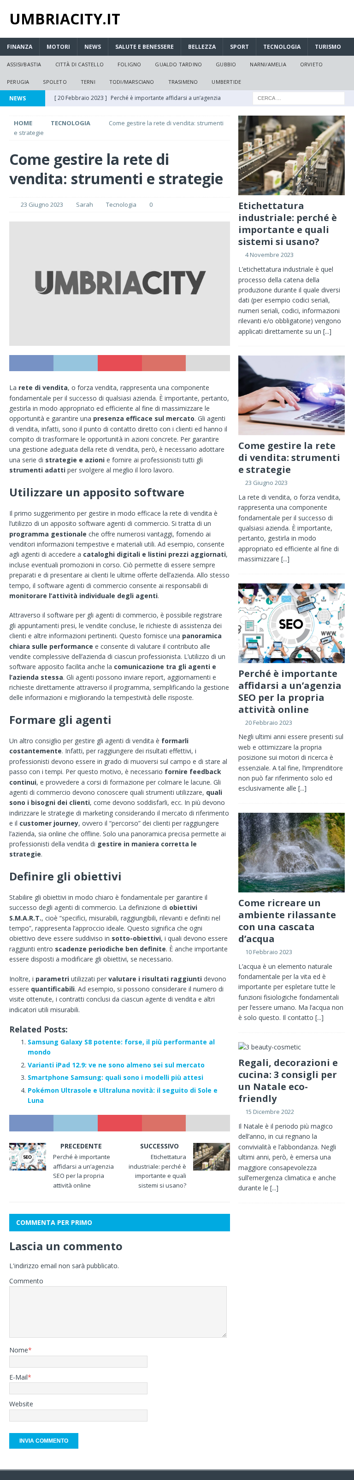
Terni (88, 81)
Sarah (84, 204)
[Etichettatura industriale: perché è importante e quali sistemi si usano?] (291, 155)
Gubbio (226, 64)
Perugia (18, 81)
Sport (239, 47)
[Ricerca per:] (299, 97)
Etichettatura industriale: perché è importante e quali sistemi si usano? (287, 223)
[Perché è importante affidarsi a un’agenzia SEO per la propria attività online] (291, 623)
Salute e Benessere (144, 47)
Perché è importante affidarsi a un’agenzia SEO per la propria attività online (290, 691)
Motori (58, 47)
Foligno (129, 64)
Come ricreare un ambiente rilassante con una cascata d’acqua (287, 921)
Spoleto (54, 81)
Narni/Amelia (268, 64)
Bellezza (202, 47)
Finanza (19, 47)
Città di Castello (79, 64)
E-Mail (18, 1377)
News (92, 47)
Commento (26, 1280)
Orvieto (311, 64)
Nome (18, 1350)
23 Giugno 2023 (42, 204)
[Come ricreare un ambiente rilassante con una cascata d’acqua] (291, 852)
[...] (327, 331)
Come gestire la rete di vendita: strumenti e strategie (289, 457)
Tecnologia (282, 47)
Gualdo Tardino (178, 64)
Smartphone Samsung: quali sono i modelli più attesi (115, 1077)
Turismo (328, 47)
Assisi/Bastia (24, 64)
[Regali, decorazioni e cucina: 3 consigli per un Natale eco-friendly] (291, 1047)
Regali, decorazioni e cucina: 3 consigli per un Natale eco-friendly (288, 1080)
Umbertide (226, 81)
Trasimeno (183, 81)
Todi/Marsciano (131, 81)
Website (21, 1403)
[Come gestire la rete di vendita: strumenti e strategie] (291, 395)
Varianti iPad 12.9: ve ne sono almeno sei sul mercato (116, 1064)
